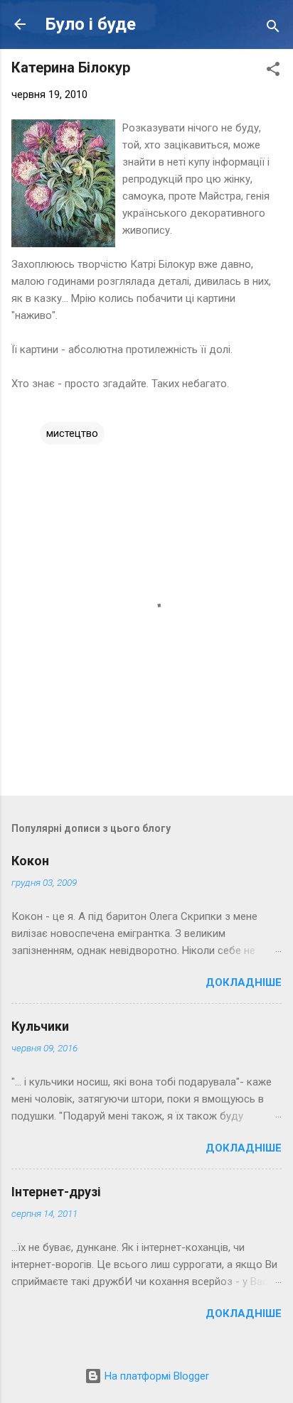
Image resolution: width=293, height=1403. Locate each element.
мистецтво (72, 433)
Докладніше (244, 982)
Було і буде (91, 24)
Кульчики (40, 1026)
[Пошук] (273, 28)
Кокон (30, 860)
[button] (273, 71)
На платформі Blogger (155, 1376)
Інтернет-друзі (56, 1191)
